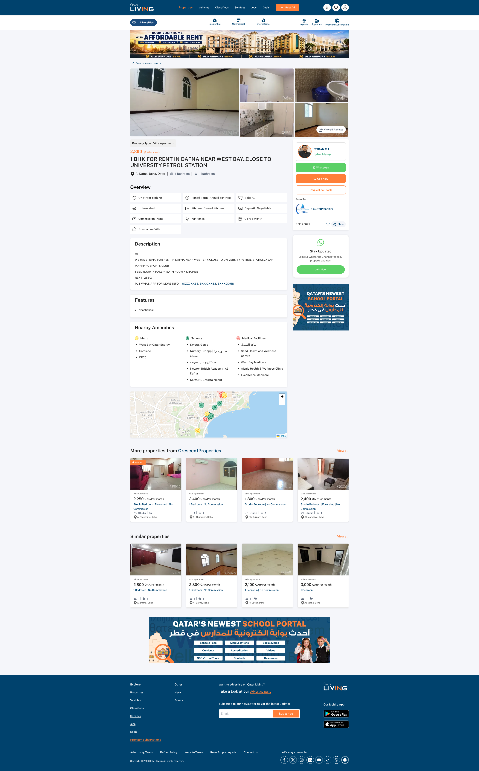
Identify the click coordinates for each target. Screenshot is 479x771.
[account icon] (345, 7)
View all (342, 450)
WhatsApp (322, 167)
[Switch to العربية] (327, 7)
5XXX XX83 (208, 283)
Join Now (320, 269)
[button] (142, 7)
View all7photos (333, 129)
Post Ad (290, 7)
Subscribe (286, 713)
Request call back (321, 189)
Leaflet (282, 435)
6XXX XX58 (190, 283)
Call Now (322, 178)
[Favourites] (336, 7)
